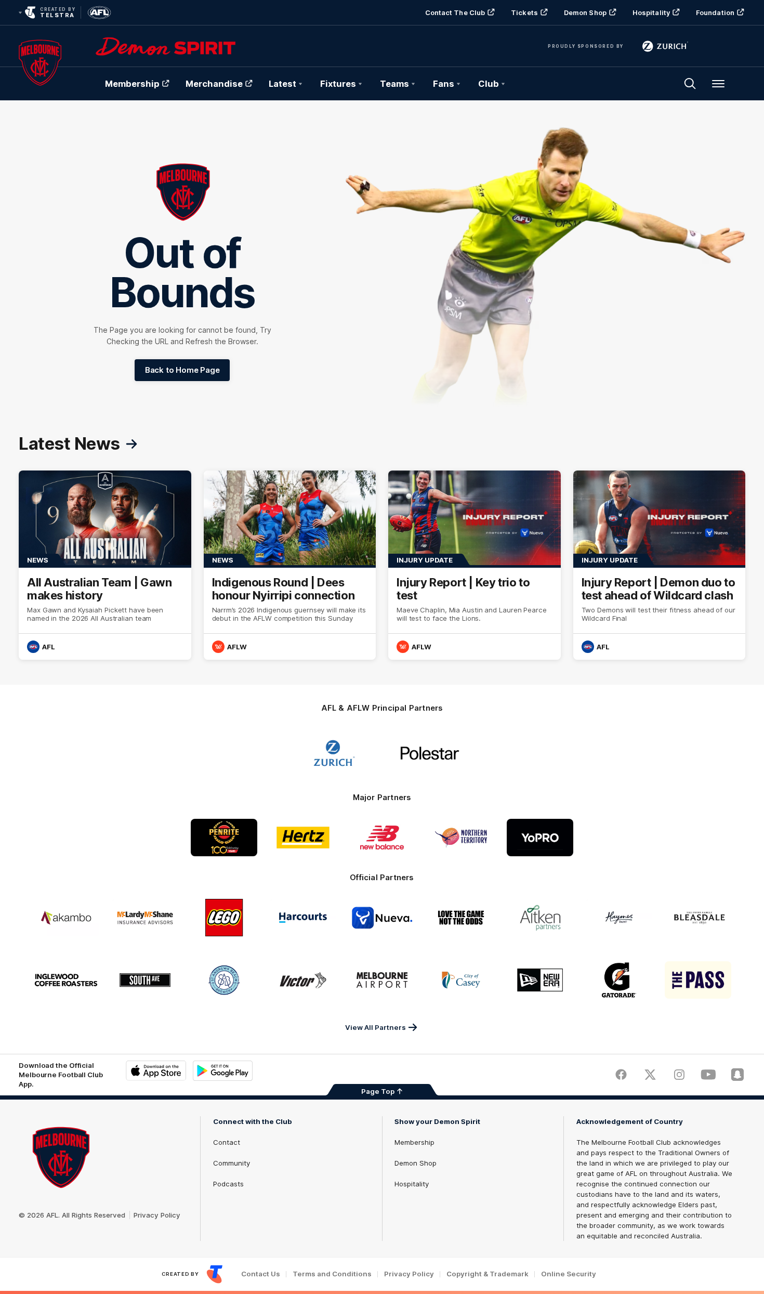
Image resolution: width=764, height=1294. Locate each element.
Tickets (524, 12)
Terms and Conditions (332, 1274)
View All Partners (375, 1027)
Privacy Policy (157, 1215)
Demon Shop (585, 12)
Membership (132, 84)
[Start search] (690, 83)
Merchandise (214, 84)
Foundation (715, 12)
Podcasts (228, 1184)
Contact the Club (455, 12)
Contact (226, 1142)
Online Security (568, 1274)
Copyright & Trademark (487, 1274)
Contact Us (260, 1274)
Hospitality (651, 12)
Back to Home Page (182, 370)
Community (231, 1163)
